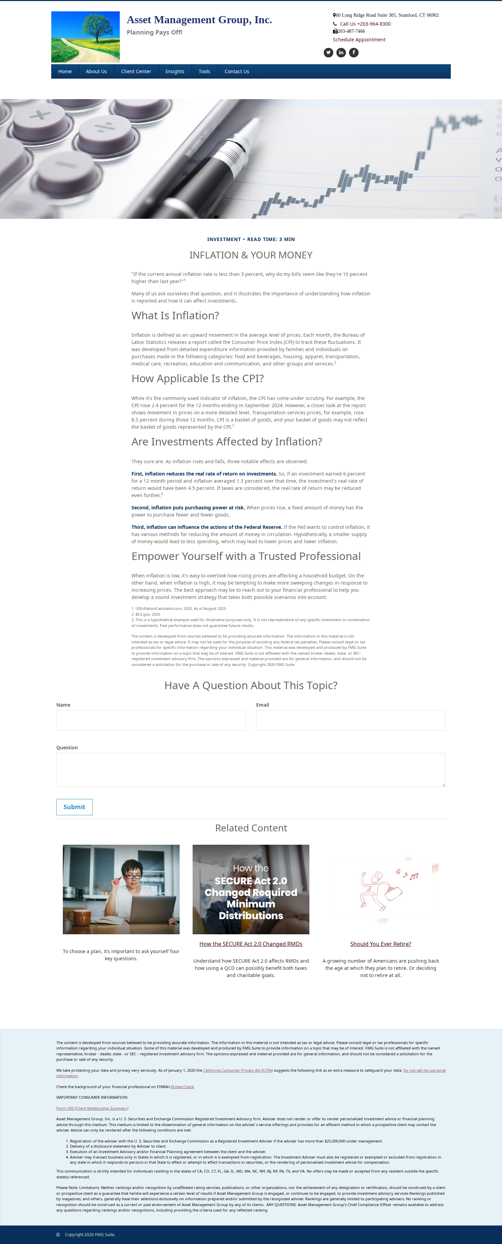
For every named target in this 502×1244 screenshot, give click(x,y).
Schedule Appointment (359, 39)
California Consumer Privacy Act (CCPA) (238, 1070)
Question (67, 747)
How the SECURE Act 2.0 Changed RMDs (251, 944)
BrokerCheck (182, 1086)
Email (262, 704)
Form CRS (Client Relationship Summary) (92, 1108)
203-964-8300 (365, 24)
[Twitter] (327, 52)
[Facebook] (353, 52)
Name (63, 704)
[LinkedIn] (340, 52)
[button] (96, 71)
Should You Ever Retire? (380, 944)
